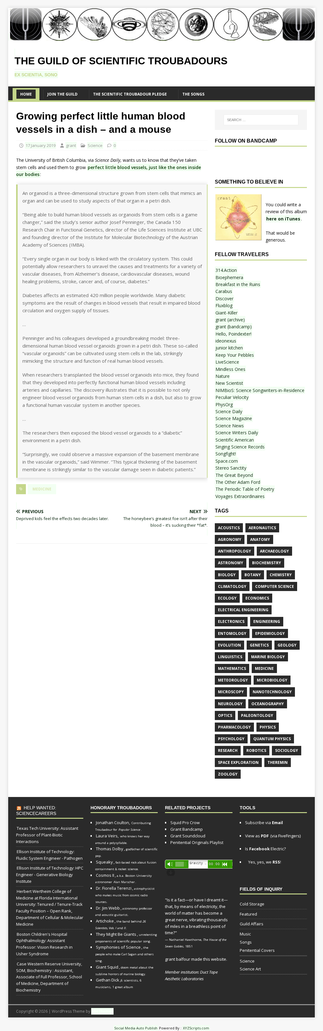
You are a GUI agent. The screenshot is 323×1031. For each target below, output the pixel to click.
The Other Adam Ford (237, 482)
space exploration (238, 762)
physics (268, 727)
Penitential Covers (257, 950)
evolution (229, 645)
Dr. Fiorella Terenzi (114, 888)
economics (257, 598)
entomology (232, 633)
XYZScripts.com (196, 1028)
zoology (228, 774)
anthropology (234, 551)
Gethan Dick (107, 980)
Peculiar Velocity (232, 397)
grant (71, 145)
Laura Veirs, (107, 836)
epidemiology (270, 633)
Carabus (223, 291)
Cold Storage (252, 904)
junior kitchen (229, 348)
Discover (224, 299)
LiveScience (227, 362)
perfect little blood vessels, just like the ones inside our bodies (108, 170)
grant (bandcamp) (233, 327)
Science (95, 145)
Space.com (226, 461)
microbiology (272, 680)
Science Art (250, 969)
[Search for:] (261, 119)
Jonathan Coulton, (113, 822)
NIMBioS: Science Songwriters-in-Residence (259, 390)
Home (26, 94)
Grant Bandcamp (186, 829)
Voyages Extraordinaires (240, 496)
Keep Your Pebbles (234, 355)
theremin (277, 762)
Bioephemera (229, 277)
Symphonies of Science (118, 947)
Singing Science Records (240, 447)
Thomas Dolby (109, 849)
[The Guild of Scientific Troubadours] (162, 37)
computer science (274, 586)
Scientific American (234, 440)
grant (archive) (230, 320)
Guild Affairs (251, 924)
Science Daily (228, 411)
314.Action (226, 270)
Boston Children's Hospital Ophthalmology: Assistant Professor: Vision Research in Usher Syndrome (44, 944)
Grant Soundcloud (187, 836)
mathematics (232, 668)
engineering (266, 621)
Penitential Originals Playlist (196, 842)
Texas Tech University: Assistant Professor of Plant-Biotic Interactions (47, 834)
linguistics (230, 656)
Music (245, 934)
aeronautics (262, 527)
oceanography (267, 703)
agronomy (229, 539)
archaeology (274, 551)
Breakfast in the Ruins (237, 284)
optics (225, 715)
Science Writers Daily (236, 433)
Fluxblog (223, 305)
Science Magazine (233, 418)
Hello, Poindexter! (233, 334)
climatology (232, 586)
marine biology (268, 656)
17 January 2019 (41, 145)
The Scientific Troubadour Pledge (130, 94)
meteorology (233, 680)
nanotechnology (272, 691)
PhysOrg (224, 404)
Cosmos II (105, 875)
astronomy (230, 562)
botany (252, 574)
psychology (231, 738)
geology (287, 645)
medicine (41, 489)
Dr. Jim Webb (108, 908)
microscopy (231, 691)
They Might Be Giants (116, 934)
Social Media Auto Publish (135, 1028)
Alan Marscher (124, 882)
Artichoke (105, 921)
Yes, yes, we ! (264, 862)
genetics (259, 645)
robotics (256, 750)
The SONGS (193, 94)
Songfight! (225, 454)
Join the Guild (62, 94)
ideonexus (225, 341)
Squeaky (104, 862)
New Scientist (229, 383)
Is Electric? (265, 849)
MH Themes (102, 1011)
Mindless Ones (230, 369)
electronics (231, 621)
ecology (227, 598)
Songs (246, 942)
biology (227, 574)
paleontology (257, 715)
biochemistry (266, 562)
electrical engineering (243, 609)
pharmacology (234, 727)
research (228, 750)
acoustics (229, 527)
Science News (229, 426)
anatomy (260, 539)
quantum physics (272, 738)
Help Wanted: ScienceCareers (36, 810)
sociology (286, 750)
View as (257, 836)
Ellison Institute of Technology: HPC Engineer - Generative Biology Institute (49, 874)
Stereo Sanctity (230, 468)
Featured (248, 914)
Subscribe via (264, 822)
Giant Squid (107, 967)
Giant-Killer (226, 313)
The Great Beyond (234, 475)
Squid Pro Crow (185, 822)
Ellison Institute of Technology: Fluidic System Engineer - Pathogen (49, 855)
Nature (222, 376)
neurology (230, 703)
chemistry (281, 574)
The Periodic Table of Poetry (244, 489)
